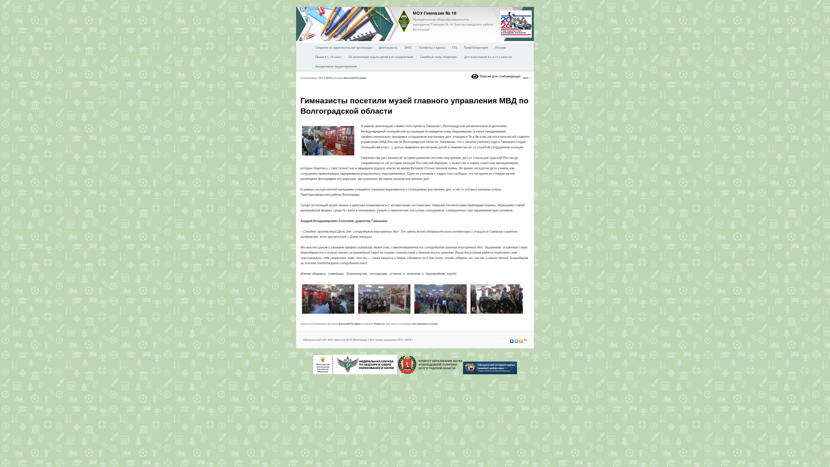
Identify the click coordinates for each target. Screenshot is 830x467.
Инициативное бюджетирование (336, 66)
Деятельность (388, 47)
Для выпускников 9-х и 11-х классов (488, 57)
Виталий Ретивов (355, 78)
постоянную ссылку (425, 324)
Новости (379, 324)
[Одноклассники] (521, 340)
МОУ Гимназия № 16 (434, 13)
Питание (500, 47)
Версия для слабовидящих (500, 76)
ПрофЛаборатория (476, 47)
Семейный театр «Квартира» (439, 57)
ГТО (454, 47)
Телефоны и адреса (432, 47)
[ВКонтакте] (512, 340)
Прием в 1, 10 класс (328, 57)
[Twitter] (516, 340)
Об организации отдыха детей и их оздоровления (380, 57)
